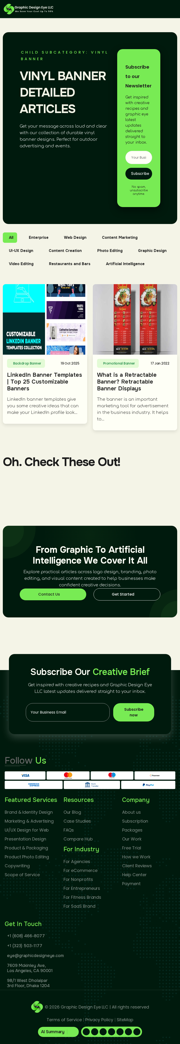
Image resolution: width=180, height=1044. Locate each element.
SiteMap (125, 1020)
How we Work (136, 857)
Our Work (131, 839)
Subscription (135, 821)
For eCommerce (81, 870)
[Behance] (136, 1031)
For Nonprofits (78, 879)
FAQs (69, 830)
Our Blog (72, 812)
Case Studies (77, 821)
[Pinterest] (103, 1031)
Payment (131, 884)
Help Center (134, 875)
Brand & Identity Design (29, 812)
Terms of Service (64, 1020)
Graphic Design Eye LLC (84, 1007)
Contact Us (49, 594)
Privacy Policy (99, 1020)
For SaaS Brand (79, 906)
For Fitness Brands (82, 897)
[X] (120, 1031)
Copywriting (17, 866)
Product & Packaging (26, 848)
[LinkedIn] (94, 1031)
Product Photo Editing (27, 857)
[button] (58, 1032)
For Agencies (77, 861)
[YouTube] (128, 1031)
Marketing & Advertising (29, 821)
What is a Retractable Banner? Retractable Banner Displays (127, 381)
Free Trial (131, 848)
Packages (132, 830)
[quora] (111, 1031)
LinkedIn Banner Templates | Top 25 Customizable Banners (44, 381)
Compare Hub (78, 839)
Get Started (123, 594)
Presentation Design (25, 839)
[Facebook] (86, 1031)
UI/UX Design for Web (27, 830)
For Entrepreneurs (82, 888)
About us (131, 812)
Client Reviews (137, 866)
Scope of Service (22, 875)
